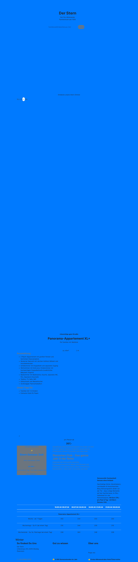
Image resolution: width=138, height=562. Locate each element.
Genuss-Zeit (66, 27)
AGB (54, 551)
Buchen (87, 27)
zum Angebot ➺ (31, 474)
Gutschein (74, 27)
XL (21, 99)
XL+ (23, 99)
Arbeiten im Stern (94, 547)
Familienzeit (53, 27)
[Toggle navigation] (19, 2)
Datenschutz (57, 553)
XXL (26, 99)
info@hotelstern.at (23, 555)
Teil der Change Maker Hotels (98, 549)
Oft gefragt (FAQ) (59, 547)
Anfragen (81, 27)
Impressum (56, 549)
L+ (19, 99)
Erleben (59, 27)
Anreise (19, 557)
